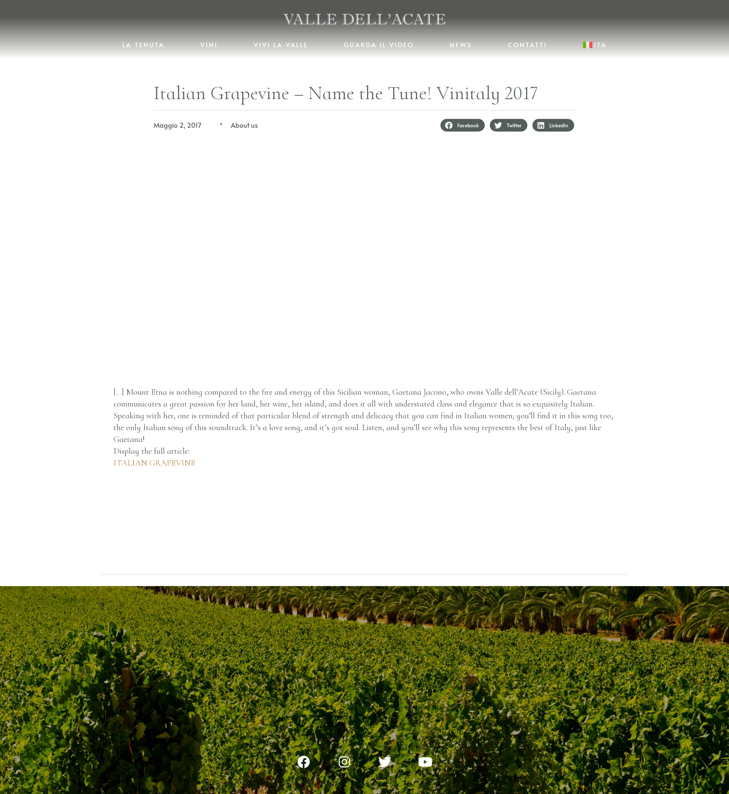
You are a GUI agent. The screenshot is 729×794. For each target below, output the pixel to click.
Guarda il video (379, 44)
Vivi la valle (281, 44)
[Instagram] (344, 762)
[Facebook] (304, 762)
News (461, 44)
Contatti (527, 44)
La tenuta (143, 44)
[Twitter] (385, 762)
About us (244, 124)
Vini (209, 44)
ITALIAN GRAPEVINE (154, 463)
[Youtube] (425, 762)
